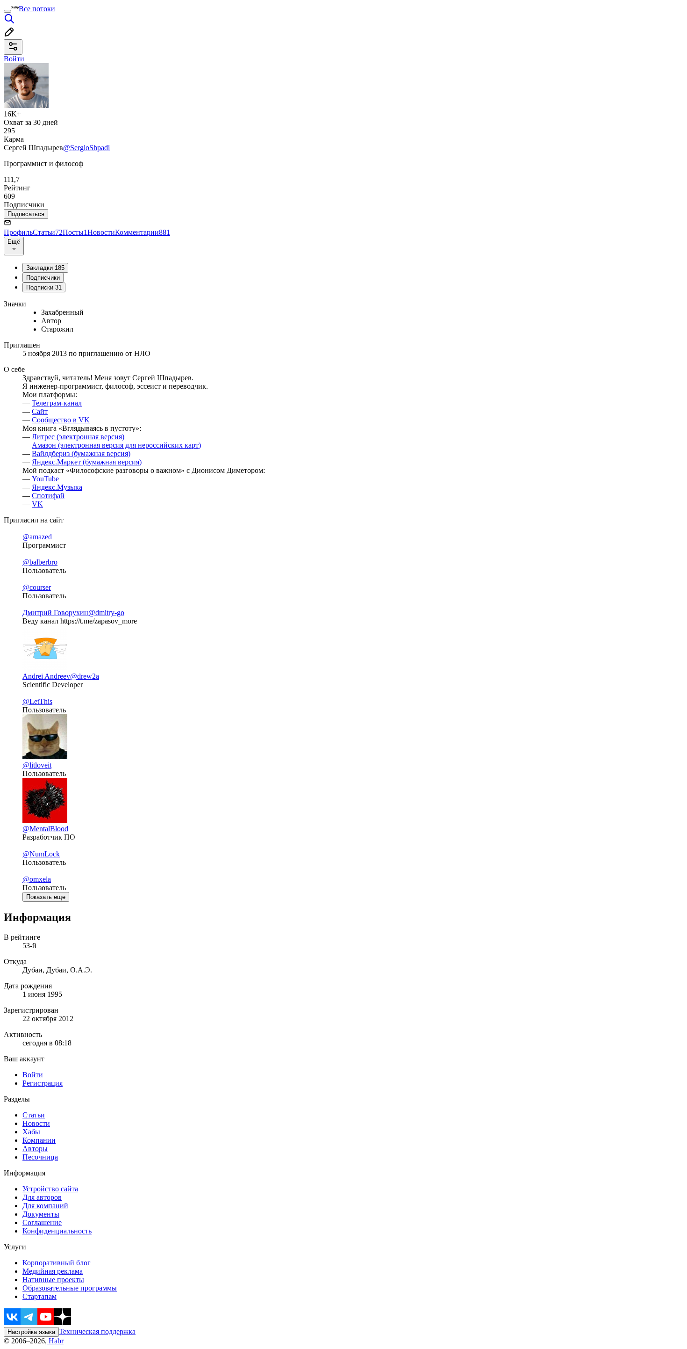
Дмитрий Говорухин (55, 612)
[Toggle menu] (7, 11)
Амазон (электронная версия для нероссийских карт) (116, 445)
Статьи (48, 232)
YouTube (45, 479)
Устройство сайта (50, 1189)
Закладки (45, 267)
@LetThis (37, 701)
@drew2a (84, 676)
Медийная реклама (52, 1271)
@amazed (37, 537)
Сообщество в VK (61, 420)
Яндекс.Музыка (57, 487)
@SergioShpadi (86, 148)
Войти (32, 1075)
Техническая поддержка (97, 1331)
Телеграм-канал (57, 403)
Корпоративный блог (56, 1263)
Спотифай (48, 496)
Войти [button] (14, 59)
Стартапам (39, 1296)
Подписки (44, 287)
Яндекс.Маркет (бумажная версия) (87, 462)
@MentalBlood (45, 829)
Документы (40, 1214)
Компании (39, 1140)
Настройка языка (31, 1331)
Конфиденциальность (57, 1231)
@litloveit (36, 765)
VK (37, 504)
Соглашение (42, 1222)
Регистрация (42, 1083)
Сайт (40, 411)
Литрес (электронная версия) (78, 437)
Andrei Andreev (46, 676)
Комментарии (142, 232)
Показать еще (45, 896)
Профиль (18, 232)
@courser (36, 587)
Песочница (40, 1157)
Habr (55, 1341)
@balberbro (39, 562)
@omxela (36, 879)
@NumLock (41, 854)
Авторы (35, 1149)
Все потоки (37, 9)
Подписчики (43, 277)
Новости (101, 232)
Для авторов (42, 1197)
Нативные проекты (53, 1280)
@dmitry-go (106, 612)
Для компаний (45, 1206)
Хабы (31, 1132)
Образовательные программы (69, 1288)
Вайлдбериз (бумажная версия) (81, 453)
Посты (75, 232)
